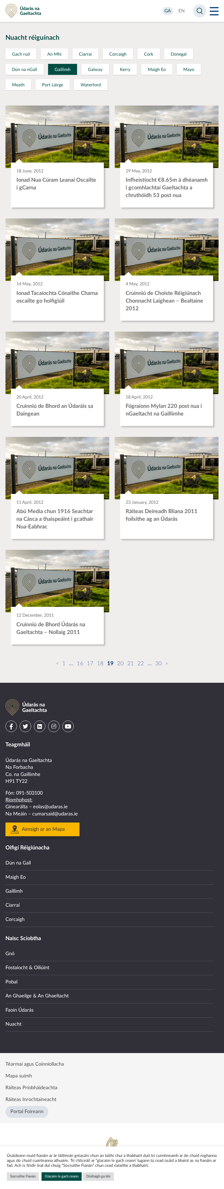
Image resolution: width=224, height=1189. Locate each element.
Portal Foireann (26, 1111)
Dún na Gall (18, 863)
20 (120, 663)
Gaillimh (62, 69)
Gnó (9, 953)
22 (140, 663)
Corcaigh (117, 54)
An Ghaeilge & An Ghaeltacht (37, 996)
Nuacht (13, 1024)
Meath (18, 85)
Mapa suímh (18, 1076)
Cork (148, 54)
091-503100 (29, 793)
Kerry (125, 69)
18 (100, 663)
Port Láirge (52, 85)
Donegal (179, 54)
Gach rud (21, 54)
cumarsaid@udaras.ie (55, 814)
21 (130, 663)
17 (90, 663)
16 (80, 663)
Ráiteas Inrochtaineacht (30, 1099)
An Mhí (54, 54)
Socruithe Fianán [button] (23, 1176)
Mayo (188, 69)
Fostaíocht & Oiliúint (27, 967)
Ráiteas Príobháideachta (31, 1087)
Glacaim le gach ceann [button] (61, 1176)
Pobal (11, 982)
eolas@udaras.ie (50, 806)
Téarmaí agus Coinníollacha (34, 1064)
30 (158, 663)
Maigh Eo (157, 69)
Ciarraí (85, 54)
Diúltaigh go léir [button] (98, 1176)
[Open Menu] (214, 11)
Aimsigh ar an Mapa (43, 829)
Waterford (91, 85)
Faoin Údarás (19, 1010)
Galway (95, 69)
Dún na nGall (24, 69)
